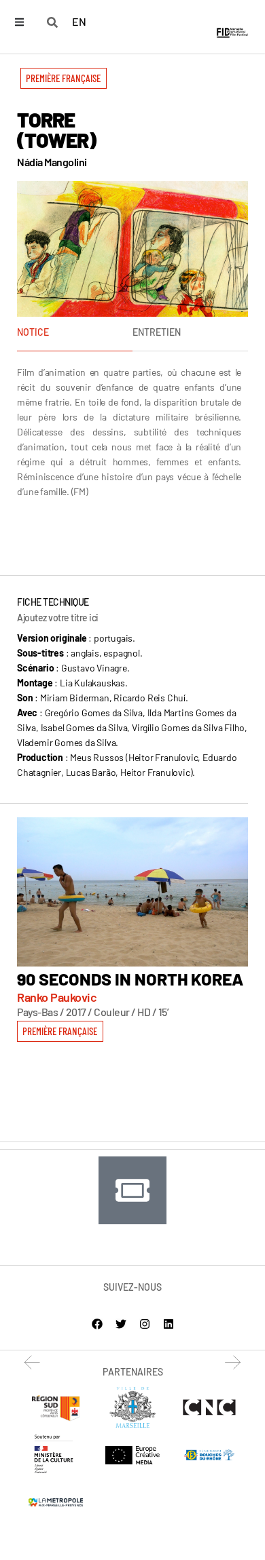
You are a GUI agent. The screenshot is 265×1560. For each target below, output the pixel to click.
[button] (63, 78)
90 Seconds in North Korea (130, 979)
